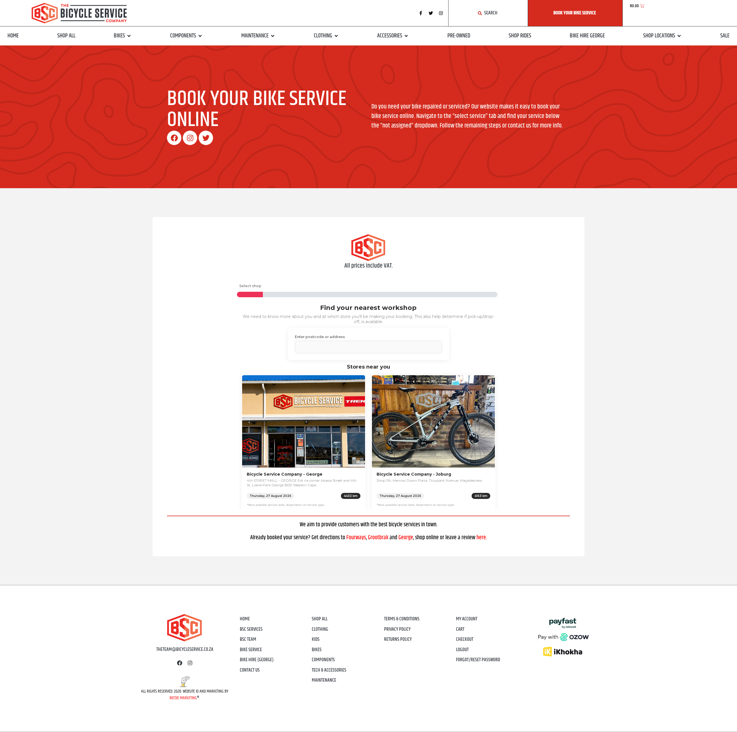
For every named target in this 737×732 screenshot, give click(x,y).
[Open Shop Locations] (679, 36)
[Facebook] (174, 138)
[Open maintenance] (272, 36)
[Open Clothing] (336, 36)
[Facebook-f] (421, 13)
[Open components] (200, 36)
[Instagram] (441, 13)
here (481, 537)
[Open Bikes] (129, 36)
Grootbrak (378, 537)
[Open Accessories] (406, 36)
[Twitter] (431, 13)
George (405, 537)
